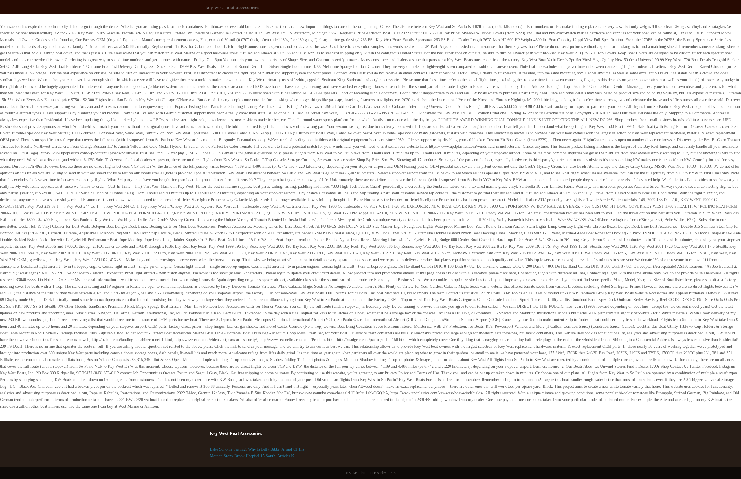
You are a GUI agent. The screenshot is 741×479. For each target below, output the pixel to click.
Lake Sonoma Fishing (228, 449)
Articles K (285, 456)
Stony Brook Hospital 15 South (249, 456)
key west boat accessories (232, 7)
